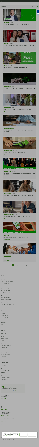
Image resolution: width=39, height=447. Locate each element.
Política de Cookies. (8, 435)
